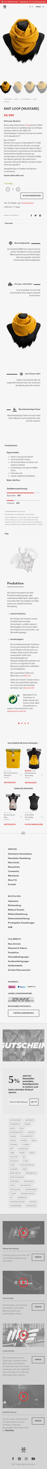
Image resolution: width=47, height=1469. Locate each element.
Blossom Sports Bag (9, 816)
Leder (12, 1153)
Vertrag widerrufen (23, 1013)
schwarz (14, 1169)
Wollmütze (31, 1206)
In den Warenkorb (32, 196)
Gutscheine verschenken (20, 854)
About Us (12, 880)
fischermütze (27, 1136)
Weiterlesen (10, 783)
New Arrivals (14, 944)
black (12, 1128)
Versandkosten (27, 203)
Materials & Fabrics (17, 948)
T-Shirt (13, 1194)
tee (11, 1198)
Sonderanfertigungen (18, 961)
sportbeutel (30, 1173)
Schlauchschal (28, 522)
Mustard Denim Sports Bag (30, 774)
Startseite (8, 99)
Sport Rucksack (17, 1177)
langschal (13, 520)
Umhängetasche (17, 1202)
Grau (33, 1140)
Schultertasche (26, 1165)
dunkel (13, 1136)
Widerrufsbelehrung (17, 914)
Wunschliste (14, 867)
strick (7, 524)
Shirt (24, 1169)
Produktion (13, 953)
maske (22, 1153)
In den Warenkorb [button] (34, 824)
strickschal (15, 524)
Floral (13, 1140)
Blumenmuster (16, 1132)
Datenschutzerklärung (19, 919)
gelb (29, 517)
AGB (10, 927)
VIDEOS (38, 1257)
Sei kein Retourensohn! (19, 970)
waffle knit (31, 524)
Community (13, 871)
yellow (39, 524)
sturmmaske (30, 1190)
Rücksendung (14, 906)
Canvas (31, 1132)
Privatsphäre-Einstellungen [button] (21, 923)
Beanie (27, 1124)
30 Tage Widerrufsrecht (9, 2)
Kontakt (12, 885)
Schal (28, 125)
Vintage (24, 524)
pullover (14, 1157)
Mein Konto (13, 863)
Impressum (13, 901)
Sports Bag (29, 1181)
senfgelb (38, 522)
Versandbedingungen (18, 957)
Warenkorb (13, 876)
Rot (24, 1157)
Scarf (13, 522)
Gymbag (26, 1145)
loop (20, 520)
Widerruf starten (16, 910)
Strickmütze (25, 1185)
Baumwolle (15, 1124)
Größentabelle (15, 966)
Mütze (32, 1153)
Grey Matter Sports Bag (29, 816)
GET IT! (34, 1102)
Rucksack (14, 1161)
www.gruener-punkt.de (16, 711)
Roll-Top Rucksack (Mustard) (10, 774)
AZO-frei (27, 676)
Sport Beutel (15, 1173)
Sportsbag (14, 1181)
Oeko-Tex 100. (28, 688)
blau (22, 1128)
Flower (23, 1140)
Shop (16, 99)
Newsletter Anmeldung (19, 858)
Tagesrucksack (27, 1194)
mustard (26, 520)
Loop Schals (29, 514)
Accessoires (25, 99)
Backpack (29, 1120)
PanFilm (9, 1430)
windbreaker (16, 1206)
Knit (33, 517)
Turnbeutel (22, 1198)
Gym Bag (14, 1145)
